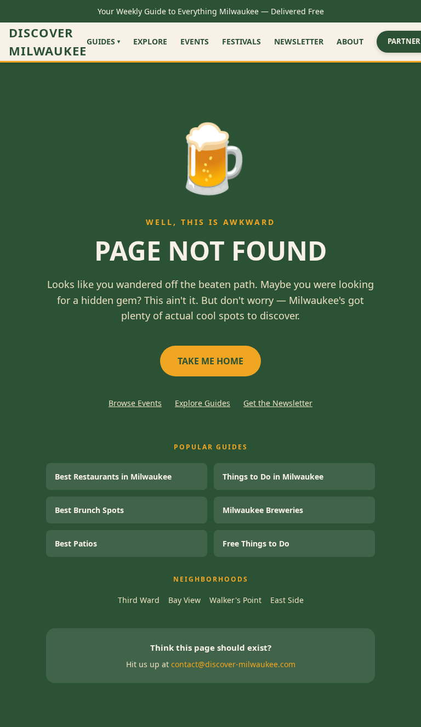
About (350, 41)
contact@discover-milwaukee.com (233, 664)
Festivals (241, 41)
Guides (103, 41)
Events (194, 41)
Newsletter (298, 41)
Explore (150, 41)
